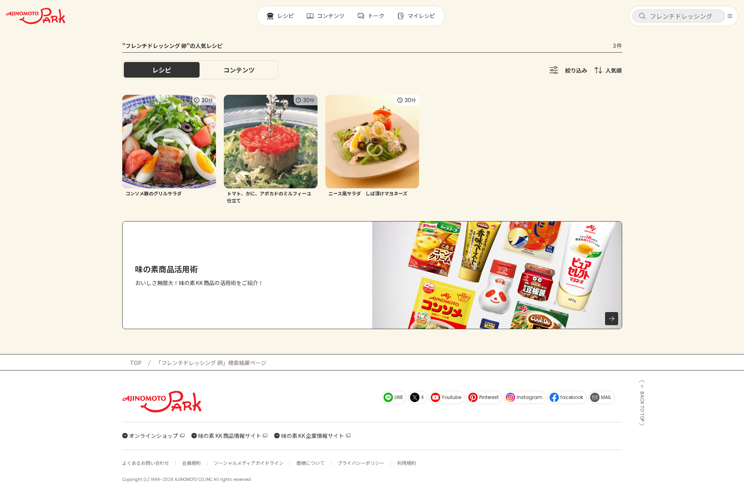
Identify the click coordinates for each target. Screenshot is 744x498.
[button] (678, 16)
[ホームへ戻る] (35, 16)
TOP (135, 363)
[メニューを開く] (730, 16)
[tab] (239, 70)
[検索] (642, 16)
